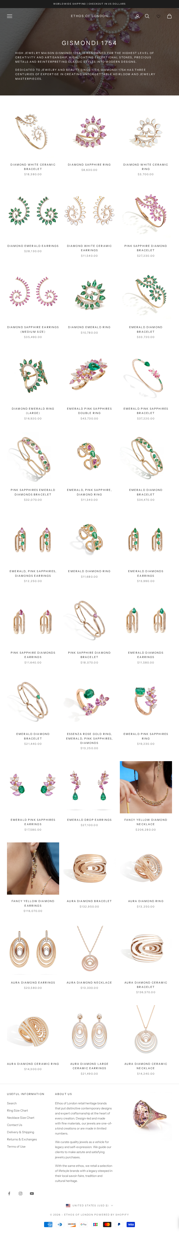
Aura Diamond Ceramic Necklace (145, 1066)
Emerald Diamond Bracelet (146, 329)
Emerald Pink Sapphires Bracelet (146, 411)
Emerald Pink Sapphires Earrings (33, 822)
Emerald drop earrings (89, 819)
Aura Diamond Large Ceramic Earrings (89, 1066)
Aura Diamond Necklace (89, 982)
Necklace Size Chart (20, 1118)
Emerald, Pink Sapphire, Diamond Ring (89, 492)
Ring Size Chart (17, 1110)
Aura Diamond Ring (146, 901)
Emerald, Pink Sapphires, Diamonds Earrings (33, 573)
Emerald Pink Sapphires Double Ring (89, 411)
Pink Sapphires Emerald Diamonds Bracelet (33, 492)
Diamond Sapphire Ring (89, 164)
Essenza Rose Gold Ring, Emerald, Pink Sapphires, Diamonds (89, 738)
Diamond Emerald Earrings (33, 246)
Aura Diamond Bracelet (89, 901)
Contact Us (14, 1125)
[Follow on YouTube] (32, 1193)
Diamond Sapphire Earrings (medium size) (33, 329)
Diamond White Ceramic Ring (145, 167)
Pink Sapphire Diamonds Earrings (33, 655)
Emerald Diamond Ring (89, 571)
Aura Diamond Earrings (33, 982)
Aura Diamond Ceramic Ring (33, 1063)
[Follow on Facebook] (9, 1193)
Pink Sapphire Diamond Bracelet (145, 248)
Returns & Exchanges (22, 1139)
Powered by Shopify (111, 1214)
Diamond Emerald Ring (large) (33, 411)
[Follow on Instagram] (20, 1193)
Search (12, 1103)
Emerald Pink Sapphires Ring (146, 736)
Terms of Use (16, 1146)
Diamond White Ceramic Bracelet (32, 167)
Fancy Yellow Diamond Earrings (33, 903)
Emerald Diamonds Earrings (146, 573)
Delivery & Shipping (20, 1132)
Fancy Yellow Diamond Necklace (145, 822)
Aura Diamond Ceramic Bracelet (145, 985)
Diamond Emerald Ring (89, 327)
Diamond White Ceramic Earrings (89, 248)
